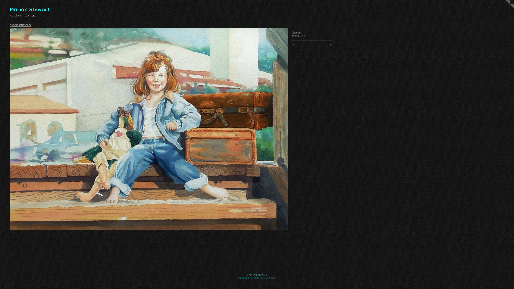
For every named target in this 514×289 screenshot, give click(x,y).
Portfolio (16, 15)
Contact (30, 15)
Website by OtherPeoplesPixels (257, 278)
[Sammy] (149, 129)
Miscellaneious (20, 25)
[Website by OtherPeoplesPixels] (506, 8)
